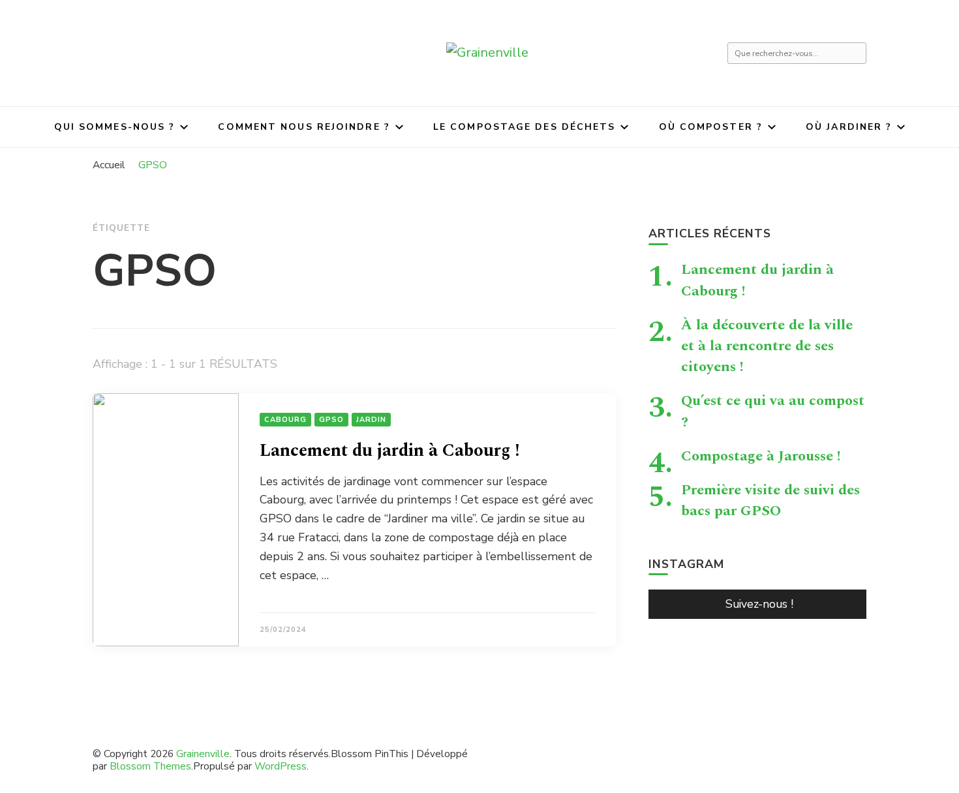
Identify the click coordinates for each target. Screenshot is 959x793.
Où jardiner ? (849, 127)
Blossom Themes (150, 766)
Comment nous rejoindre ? (303, 127)
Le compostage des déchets (524, 127)
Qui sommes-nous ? (114, 127)
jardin (371, 420)
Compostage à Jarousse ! (761, 456)
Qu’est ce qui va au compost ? (772, 410)
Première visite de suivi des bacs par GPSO (770, 500)
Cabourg (285, 420)
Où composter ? (711, 127)
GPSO (331, 420)
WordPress (280, 766)
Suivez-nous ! (759, 604)
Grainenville (203, 753)
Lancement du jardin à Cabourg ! (389, 451)
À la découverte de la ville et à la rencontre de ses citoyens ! (767, 346)
